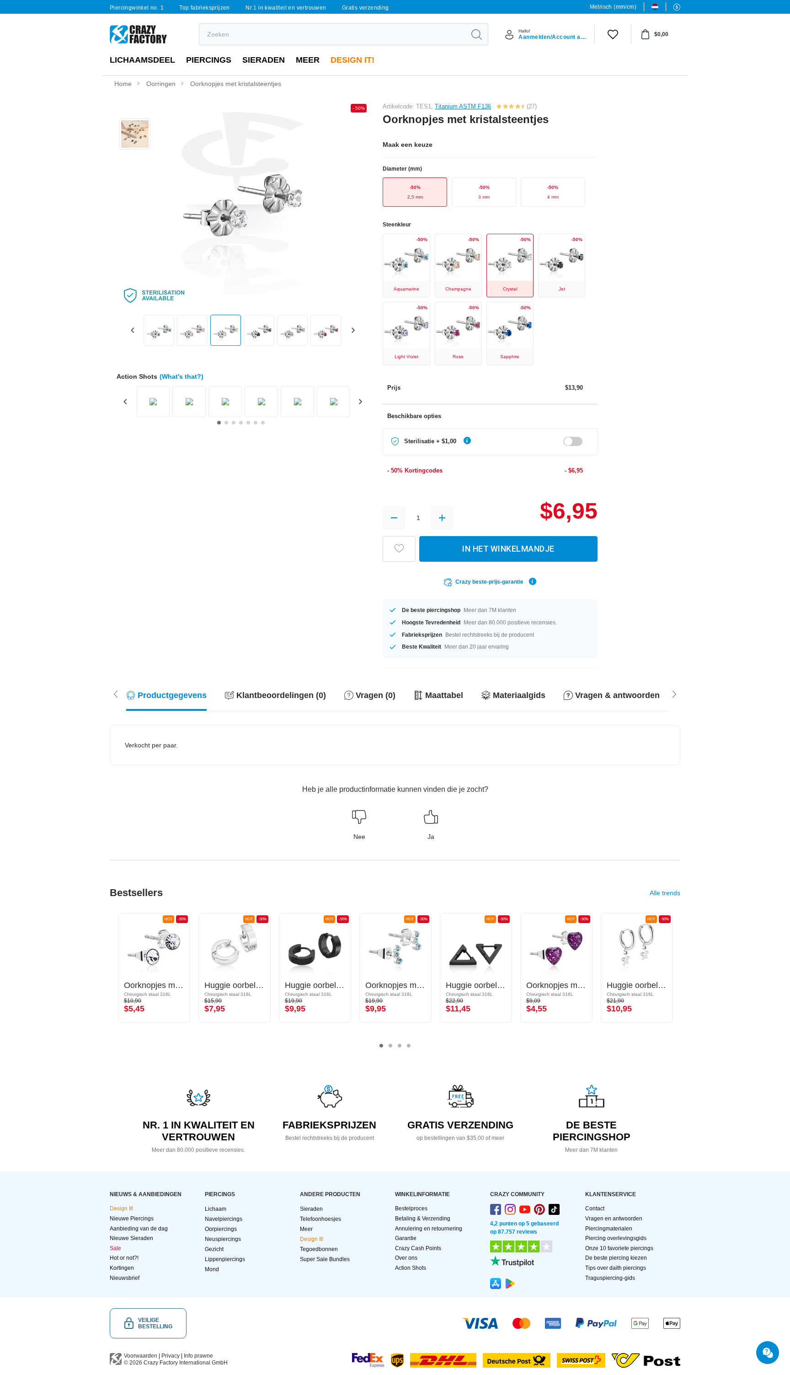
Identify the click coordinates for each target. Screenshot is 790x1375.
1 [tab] (381, 1045)
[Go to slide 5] (248, 422)
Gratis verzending (365, 8)
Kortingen (122, 1268)
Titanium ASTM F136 (463, 106)
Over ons (406, 1258)
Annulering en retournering (428, 1228)
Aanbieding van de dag (139, 1228)
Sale (115, 1248)
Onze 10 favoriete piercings (619, 1248)
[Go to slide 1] (219, 422)
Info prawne (198, 1356)
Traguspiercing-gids (610, 1278)
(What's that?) (181, 376)
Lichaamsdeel (142, 59)
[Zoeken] (476, 34)
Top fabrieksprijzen (204, 8)
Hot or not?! (124, 1258)
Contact (594, 1208)
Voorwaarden (140, 1356)
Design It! (352, 59)
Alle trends (665, 893)
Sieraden (263, 59)
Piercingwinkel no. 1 (137, 8)
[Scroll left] (674, 693)
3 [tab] (399, 1045)
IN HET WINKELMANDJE (508, 548)
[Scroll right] (116, 693)
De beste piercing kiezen (616, 1258)
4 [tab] (408, 1045)
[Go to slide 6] (255, 422)
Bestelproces (411, 1208)
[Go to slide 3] (233, 422)
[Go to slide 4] (241, 422)
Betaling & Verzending (422, 1218)
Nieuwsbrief (124, 1278)
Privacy (170, 1356)
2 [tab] (390, 1045)
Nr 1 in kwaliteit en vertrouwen (286, 8)
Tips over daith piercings (615, 1268)
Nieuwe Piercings (132, 1218)
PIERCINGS (208, 59)
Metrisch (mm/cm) (613, 7)
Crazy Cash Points (418, 1248)
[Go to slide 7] (263, 422)
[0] (613, 34)
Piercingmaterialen (608, 1228)
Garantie (405, 1238)
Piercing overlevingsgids (615, 1238)
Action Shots (410, 1268)
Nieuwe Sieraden (131, 1238)
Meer (308, 59)
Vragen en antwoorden (613, 1218)
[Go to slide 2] (226, 422)
